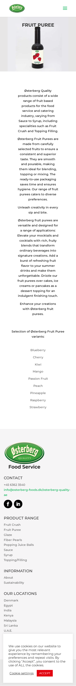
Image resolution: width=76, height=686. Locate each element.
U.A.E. (8, 631)
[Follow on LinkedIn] (18, 504)
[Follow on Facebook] (8, 504)
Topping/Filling (15, 560)
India (7, 610)
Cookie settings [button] (22, 673)
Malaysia (10, 620)
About (8, 577)
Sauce (8, 550)
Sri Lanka (11, 625)
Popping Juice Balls (19, 545)
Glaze (8, 535)
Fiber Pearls (13, 540)
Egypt (8, 605)
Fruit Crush (12, 525)
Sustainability (14, 583)
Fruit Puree (12, 530)
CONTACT (13, 478)
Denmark (11, 600)
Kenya (8, 615)
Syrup (8, 555)
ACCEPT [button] (44, 673)
